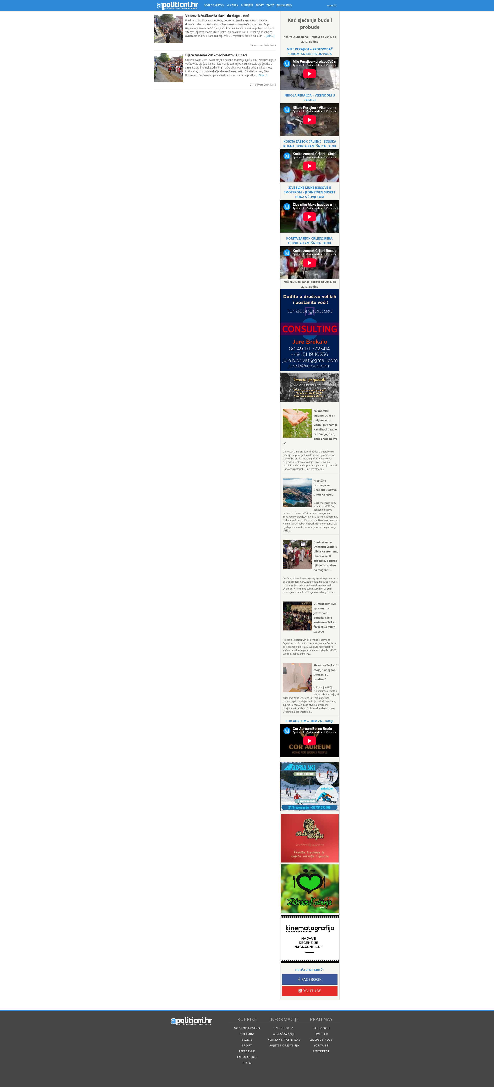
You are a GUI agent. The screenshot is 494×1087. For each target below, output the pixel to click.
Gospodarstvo (247, 1028)
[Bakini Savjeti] (309, 838)
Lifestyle (247, 1051)
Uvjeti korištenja (284, 1045)
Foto (247, 1063)
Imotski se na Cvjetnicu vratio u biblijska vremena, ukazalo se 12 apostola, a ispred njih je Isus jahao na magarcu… (326, 556)
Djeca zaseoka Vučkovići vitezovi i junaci (216, 55)
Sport (247, 1045)
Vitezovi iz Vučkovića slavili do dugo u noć (217, 16)
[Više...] (270, 36)
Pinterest (321, 1051)
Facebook (311, 979)
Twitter (321, 1034)
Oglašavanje (284, 1034)
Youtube (312, 990)
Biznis (247, 1039)
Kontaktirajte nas (284, 1039)
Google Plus (321, 1039)
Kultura (247, 1034)
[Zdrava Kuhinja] (309, 888)
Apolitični (177, 5)
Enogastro (247, 1057)
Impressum (284, 1028)
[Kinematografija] (309, 939)
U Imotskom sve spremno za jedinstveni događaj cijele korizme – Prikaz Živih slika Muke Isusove (325, 617)
